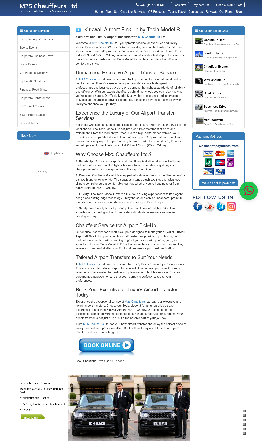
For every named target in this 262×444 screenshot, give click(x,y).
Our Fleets (226, 11)
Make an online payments (218, 183)
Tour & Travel (177, 11)
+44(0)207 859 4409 (153, 5)
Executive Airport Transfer (36, 39)
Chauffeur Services (132, 11)
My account (201, 5)
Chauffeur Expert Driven (214, 30)
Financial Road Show (33, 89)
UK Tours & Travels (32, 106)
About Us (111, 11)
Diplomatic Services (32, 81)
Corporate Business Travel (37, 56)
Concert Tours (29, 123)
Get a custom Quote (229, 5)
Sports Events (29, 47)
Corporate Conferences (35, 98)
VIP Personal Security (34, 73)
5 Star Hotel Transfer (33, 115)
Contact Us (196, 11)
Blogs (239, 11)
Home (99, 11)
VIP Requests (156, 11)
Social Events (28, 64)
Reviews (211, 11)
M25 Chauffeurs (149, 37)
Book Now (179, 5)
